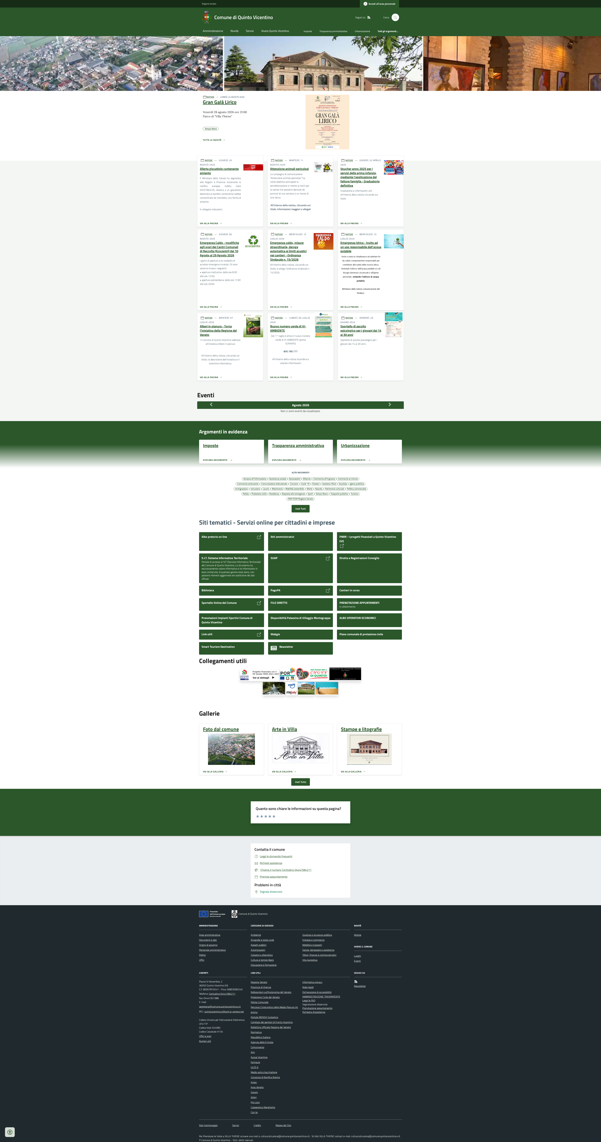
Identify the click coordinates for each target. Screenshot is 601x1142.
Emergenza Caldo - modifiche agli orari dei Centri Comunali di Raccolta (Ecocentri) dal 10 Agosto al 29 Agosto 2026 (219, 249)
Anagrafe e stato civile (262, 940)
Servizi (250, 31)
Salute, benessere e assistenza (318, 950)
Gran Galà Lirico (219, 102)
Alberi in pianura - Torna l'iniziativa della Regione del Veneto (218, 330)
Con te (254, 1112)
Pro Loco (255, 1102)
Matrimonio (277, 488)
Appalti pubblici (258, 945)
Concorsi (294, 483)
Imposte (308, 31)
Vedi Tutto (300, 782)
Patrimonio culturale (334, 488)
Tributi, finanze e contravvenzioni (319, 955)
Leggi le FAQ (308, 1000)
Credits (257, 1125)
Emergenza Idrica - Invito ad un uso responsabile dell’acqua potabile (360, 247)
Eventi (357, 961)
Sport (310, 493)
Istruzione (255, 488)
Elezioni (315, 483)
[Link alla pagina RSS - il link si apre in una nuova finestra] (369, 17)
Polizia (246, 493)
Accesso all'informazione (254, 478)
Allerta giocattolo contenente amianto (219, 171)
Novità (234, 31)
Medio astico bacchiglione (264, 1072)
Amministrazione (213, 31)
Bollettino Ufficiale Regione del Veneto (271, 1027)
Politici (202, 955)
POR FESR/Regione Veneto (300, 498)
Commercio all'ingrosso (324, 478)
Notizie (357, 935)
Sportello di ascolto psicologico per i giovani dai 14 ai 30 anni (360, 330)
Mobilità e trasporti (312, 945)
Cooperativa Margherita (263, 1107)
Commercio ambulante (247, 483)
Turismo (354, 493)
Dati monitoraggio (208, 1125)
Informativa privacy (312, 982)
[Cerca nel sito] (394, 17)
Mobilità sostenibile (294, 488)
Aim (253, 1052)
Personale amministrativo (212, 950)
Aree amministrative (209, 935)
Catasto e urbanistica (262, 955)
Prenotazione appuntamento (317, 1008)
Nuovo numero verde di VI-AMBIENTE (288, 328)
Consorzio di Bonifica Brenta (265, 1077)
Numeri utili (205, 1041)
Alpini (254, 1097)
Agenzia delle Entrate (262, 1042)
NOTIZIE (210, 97)
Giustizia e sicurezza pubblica (317, 935)
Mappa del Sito (283, 1125)
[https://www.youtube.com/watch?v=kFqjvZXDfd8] (274, 688)
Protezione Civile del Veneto (265, 997)
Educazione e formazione (264, 965)
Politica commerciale (356, 488)
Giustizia (343, 483)
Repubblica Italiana (260, 1037)
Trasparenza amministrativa (333, 31)
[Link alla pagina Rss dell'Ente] (356, 982)
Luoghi (357, 956)
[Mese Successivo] (390, 404)
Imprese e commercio (313, 940)
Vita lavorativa (309, 960)
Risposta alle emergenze (293, 493)
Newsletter (360, 986)
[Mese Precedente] (211, 404)
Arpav (254, 1082)
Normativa (256, 1032)
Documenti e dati (208, 940)
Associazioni (294, 478)
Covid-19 (305, 483)
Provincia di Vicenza (261, 987)
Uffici (201, 960)
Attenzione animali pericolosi (289, 169)
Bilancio (307, 478)
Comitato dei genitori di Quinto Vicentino (272, 1022)
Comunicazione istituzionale (274, 483)
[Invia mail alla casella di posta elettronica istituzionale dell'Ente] (220, 1006)
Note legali (308, 987)
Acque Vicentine (259, 1057)
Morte (309, 488)
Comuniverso (257, 1047)
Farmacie (255, 1062)
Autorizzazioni (258, 950)
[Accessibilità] (9, 1132)
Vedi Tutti (300, 509)
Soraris (254, 1092)
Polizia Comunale (259, 1002)
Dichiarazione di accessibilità (316, 992)
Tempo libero (322, 493)
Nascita (318, 488)
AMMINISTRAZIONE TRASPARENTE (321, 996)
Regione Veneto (209, 3)
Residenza (274, 493)
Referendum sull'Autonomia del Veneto (271, 992)
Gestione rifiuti (329, 483)
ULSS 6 (254, 1067)
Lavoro (266, 488)
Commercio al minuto (348, 478)
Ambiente (256, 935)
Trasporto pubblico (339, 493)
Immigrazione (241, 488)
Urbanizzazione (362, 31)
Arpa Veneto (257, 1087)
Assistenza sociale (277, 478)
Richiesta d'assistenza (313, 1012)
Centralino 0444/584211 (222, 994)
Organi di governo (208, 945)
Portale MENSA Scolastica (264, 1017)
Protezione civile (259, 493)
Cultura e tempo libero (262, 960)
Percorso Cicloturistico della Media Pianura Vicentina (274, 1009)
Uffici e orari (205, 1036)
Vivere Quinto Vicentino (275, 31)
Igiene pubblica (357, 483)
